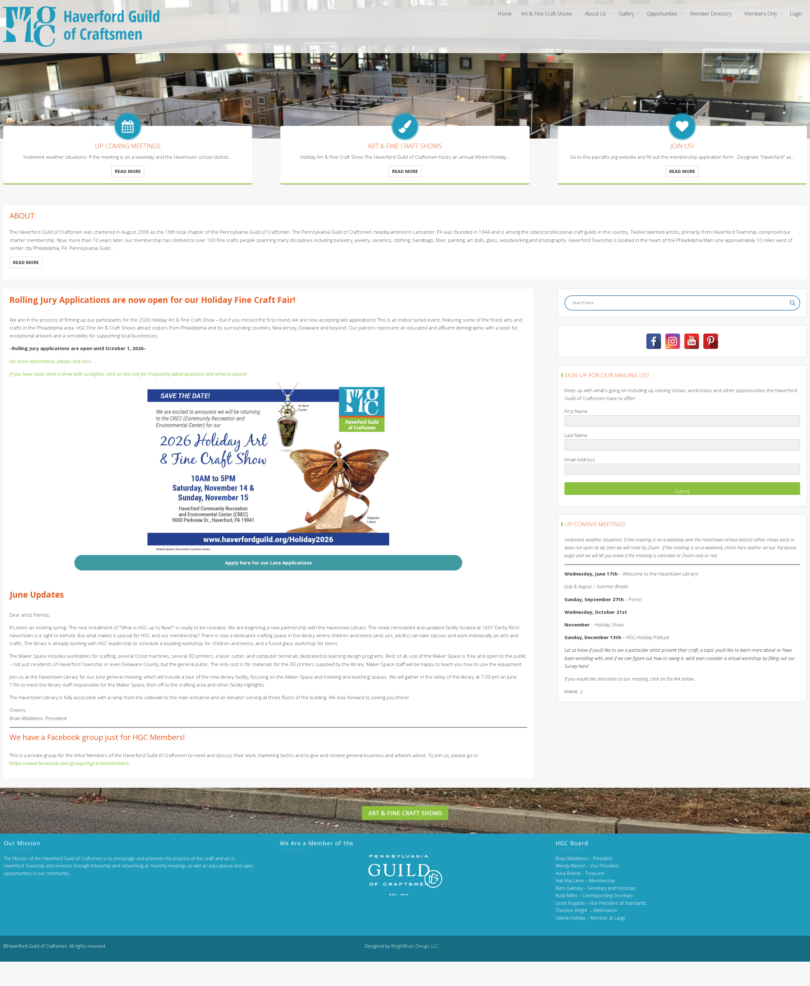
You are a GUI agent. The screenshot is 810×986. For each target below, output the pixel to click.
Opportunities (662, 13)
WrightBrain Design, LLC (415, 946)
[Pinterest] (711, 341)
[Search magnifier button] (792, 303)
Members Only (760, 13)
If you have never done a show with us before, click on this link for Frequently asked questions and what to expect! (128, 374)
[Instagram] (673, 341)
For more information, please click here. (50, 361)
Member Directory (711, 13)
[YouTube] (692, 341)
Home (505, 13)
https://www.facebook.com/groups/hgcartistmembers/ (69, 763)
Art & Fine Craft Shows (546, 13)
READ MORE (128, 171)
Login (796, 13)
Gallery (626, 13)
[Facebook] (654, 341)
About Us (595, 13)
